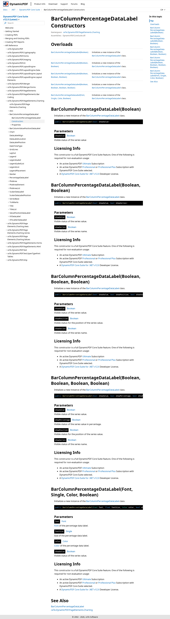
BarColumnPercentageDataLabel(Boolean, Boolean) (157, 40)
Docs (5, 9)
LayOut (13, 153)
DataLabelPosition (18, 142)
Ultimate (86, 163)
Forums (74, 4)
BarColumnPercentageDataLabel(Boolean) (69, 52)
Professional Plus (107, 167)
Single (69, 531)
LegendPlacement (18, 170)
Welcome (9, 28)
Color (65, 541)
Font (64, 521)
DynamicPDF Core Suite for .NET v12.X (80, 173)
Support (64, 4)
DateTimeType (16, 146)
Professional (88, 167)
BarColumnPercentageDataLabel (26, 118)
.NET (13, 9)
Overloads (154, 24)
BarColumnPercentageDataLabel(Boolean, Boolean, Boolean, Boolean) (158, 62)
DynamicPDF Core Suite (29, 9)
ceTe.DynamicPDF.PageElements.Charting (20, 105)
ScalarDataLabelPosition (20, 195)
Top (152, 20)
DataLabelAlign (16, 135)
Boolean (71, 135)
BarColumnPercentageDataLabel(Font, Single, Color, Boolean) (158, 74)
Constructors (17, 121)
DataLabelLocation (18, 139)
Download (52, 4)
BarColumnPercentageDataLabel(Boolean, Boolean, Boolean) (158, 50)
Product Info (39, 4)
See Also (154, 81)
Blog (83, 4)
